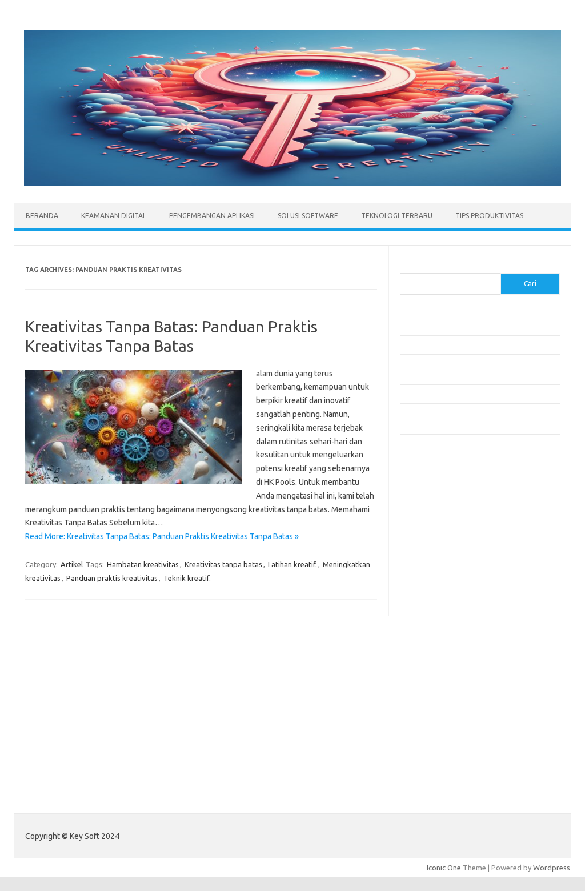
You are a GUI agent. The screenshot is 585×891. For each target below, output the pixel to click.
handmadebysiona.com (445, 535)
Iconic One (444, 868)
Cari (406, 266)
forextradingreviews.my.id (451, 623)
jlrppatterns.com (434, 744)
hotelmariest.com (436, 547)
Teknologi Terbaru (396, 215)
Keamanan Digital (113, 215)
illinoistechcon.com (438, 722)
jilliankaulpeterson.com (445, 733)
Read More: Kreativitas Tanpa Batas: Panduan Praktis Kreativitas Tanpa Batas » (162, 536)
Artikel (72, 564)
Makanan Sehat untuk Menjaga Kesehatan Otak (477, 344)
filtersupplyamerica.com (447, 514)
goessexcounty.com (440, 524)
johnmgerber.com (436, 755)
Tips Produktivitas (489, 215)
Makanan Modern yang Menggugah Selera (468, 394)
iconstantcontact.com (442, 568)
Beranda (42, 215)
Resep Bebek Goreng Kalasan (448, 326)
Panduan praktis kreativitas (112, 578)
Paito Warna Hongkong (439, 782)
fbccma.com (426, 503)
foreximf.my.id (430, 602)
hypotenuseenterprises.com (454, 558)
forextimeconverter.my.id (449, 645)
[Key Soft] (292, 183)
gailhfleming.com (435, 678)
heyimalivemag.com (439, 689)
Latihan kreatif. (292, 564)
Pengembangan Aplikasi (212, 215)
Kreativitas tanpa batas (223, 564)
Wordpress (551, 868)
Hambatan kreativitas (143, 564)
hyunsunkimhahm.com (443, 700)
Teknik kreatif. (187, 578)
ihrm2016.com (430, 711)
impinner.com (428, 579)
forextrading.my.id (437, 634)
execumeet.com (433, 491)
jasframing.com (432, 590)
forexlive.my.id (431, 612)
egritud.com (426, 656)
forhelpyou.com (432, 667)
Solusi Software (308, 215)
